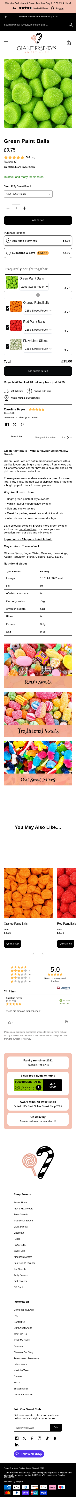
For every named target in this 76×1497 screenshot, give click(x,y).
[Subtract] (8, 208)
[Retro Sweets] (38, 666)
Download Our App (24, 1309)
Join (56, 1427)
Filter (12, 991)
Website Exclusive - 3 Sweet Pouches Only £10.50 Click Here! (38, 3)
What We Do (20, 1334)
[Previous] (33, 954)
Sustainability (21, 1388)
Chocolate (19, 1232)
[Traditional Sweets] (38, 714)
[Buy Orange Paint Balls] (28, 893)
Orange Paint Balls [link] (36, 302)
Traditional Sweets (23, 1220)
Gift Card (18, 1287)
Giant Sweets (21, 1226)
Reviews (18, 1346)
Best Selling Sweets (24, 1263)
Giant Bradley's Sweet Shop (19, 167)
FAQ (16, 1316)
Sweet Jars (19, 1251)
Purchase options (14, 232)
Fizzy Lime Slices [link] (35, 340)
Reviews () (10, 161)
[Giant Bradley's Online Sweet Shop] (36, 43)
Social (17, 1382)
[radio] (8, 240)
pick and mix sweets (39, 532)
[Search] (71, 25)
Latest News (20, 1364)
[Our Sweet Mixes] (38, 763)
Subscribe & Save (30, 252)
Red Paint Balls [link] (34, 321)
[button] (38, 8)
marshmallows (27, 529)
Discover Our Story (24, 1352)
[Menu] (6, 43)
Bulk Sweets (20, 1281)
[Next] (68, 437)
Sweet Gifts (20, 1245)
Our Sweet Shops (23, 1328)
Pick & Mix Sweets (23, 1208)
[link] (12, 283)
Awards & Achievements (26, 1358)
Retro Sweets (21, 1214)
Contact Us (19, 1322)
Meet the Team (21, 1370)
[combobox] (35, 25)
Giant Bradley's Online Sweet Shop (20, 1468)
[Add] (24, 208)
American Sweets (23, 1257)
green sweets (58, 525)
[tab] (17, 437)
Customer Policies (23, 1394)
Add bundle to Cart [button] (38, 371)
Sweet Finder (21, 1202)
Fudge (17, 1239)
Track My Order (22, 1340)
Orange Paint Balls (16, 923)
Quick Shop (12, 943)
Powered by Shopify (13, 1481)
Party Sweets (20, 1275)
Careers (18, 1376)
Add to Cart (38, 220)
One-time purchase (24, 240)
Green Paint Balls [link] (31, 278)
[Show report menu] (66, 1022)
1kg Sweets (20, 1269)
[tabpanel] (38, 540)
